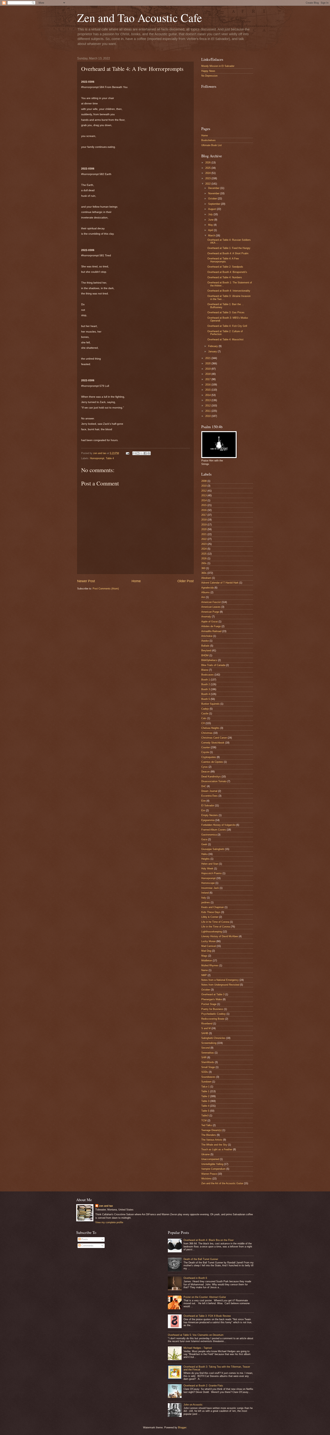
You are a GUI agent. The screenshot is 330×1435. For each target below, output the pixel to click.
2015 (208, 389)
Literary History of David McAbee (219, 936)
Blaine (204, 669)
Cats (203, 718)
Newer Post (86, 581)
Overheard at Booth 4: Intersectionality (228, 290)
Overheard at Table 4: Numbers (224, 277)
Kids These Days (210, 912)
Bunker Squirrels (210, 703)
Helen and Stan (209, 863)
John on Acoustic (193, 1404)
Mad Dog (206, 950)
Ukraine (205, 1154)
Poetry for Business (212, 1009)
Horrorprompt (97, 458)
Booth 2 (205, 684)
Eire (203, 800)
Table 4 (110, 458)
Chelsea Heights (210, 728)
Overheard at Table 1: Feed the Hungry (228, 248)
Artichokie (206, 636)
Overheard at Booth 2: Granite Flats (203, 1385)
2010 (208, 416)
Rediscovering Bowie (212, 1018)
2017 (208, 379)
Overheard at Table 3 (212, 994)
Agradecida (207, 587)
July (211, 214)
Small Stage (208, 1067)
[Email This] (134, 453)
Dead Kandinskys (211, 776)
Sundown (206, 1081)
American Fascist (211, 602)
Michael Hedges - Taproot (198, 1347)
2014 (208, 395)
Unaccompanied (210, 1159)
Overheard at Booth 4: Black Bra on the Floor (209, 1240)
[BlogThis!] (138, 453)
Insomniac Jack (210, 888)
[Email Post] (127, 453)
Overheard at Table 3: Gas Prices (225, 312)
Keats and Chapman (212, 907)
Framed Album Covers (213, 829)
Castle (204, 713)
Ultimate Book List (211, 145)
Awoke (205, 640)
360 (203, 568)
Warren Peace (209, 1173)
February (213, 346)
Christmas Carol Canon (214, 737)
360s (204, 573)
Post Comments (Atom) (106, 588)
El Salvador (207, 805)
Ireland (205, 892)
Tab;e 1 (205, 1086)
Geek (204, 844)
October (213, 198)
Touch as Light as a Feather (216, 1149)
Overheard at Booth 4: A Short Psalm (227, 253)
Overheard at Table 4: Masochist (225, 339)
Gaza (204, 839)
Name (204, 970)
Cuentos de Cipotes (212, 761)
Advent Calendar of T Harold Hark (220, 582)
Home (136, 581)
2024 (208, 173)
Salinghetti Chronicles (213, 1038)
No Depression (209, 75)
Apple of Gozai (209, 621)
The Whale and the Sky (214, 1144)
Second (205, 1047)
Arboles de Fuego (211, 626)
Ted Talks (206, 1125)
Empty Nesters (209, 815)
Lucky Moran (208, 941)
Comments (87, 1245)
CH (203, 723)
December (214, 188)
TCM (204, 1120)
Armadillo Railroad (211, 631)
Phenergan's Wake (211, 999)
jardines (205, 902)
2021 (208, 358)
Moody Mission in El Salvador (217, 66)
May (211, 224)
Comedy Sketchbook (212, 742)
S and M (206, 1028)
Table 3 (205, 1101)
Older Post (185, 581)
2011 (208, 410)
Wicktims (206, 1178)
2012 (208, 405)
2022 (208, 183)
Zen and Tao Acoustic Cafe (139, 17)
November (214, 193)
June (211, 219)
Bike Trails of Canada (213, 665)
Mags (204, 955)
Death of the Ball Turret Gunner (201, 1259)
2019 (208, 368)
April (211, 230)
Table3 (205, 1115)
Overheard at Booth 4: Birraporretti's (227, 272)
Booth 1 (205, 679)
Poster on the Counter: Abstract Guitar (205, 1297)
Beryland (206, 650)
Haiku (204, 854)
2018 (208, 374)
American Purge (210, 611)
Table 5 (205, 1110)
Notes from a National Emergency (220, 980)
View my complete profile (109, 1222)
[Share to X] (141, 453)
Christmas (207, 732)
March (212, 235)
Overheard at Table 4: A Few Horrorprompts (223, 260)
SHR (203, 1057)
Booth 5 (205, 699)
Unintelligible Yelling (212, 1164)
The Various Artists (211, 1139)
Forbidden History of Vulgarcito (218, 824)
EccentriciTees (209, 795)
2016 (208, 384)
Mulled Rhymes (209, 965)
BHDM (205, 655)
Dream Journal (209, 791)
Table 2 (205, 1096)
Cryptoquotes (208, 757)
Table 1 (205, 1091)
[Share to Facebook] (145, 453)
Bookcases (207, 674)
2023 (208, 178)
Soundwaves (208, 1076)
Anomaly (206, 616)
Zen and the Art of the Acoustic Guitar (222, 1183)
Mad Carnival (208, 946)
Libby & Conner (209, 916)
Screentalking (208, 1043)
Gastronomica (209, 834)
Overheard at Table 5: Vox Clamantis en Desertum (195, 1334)
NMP (204, 975)
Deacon (205, 771)
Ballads (205, 645)
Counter (205, 747)
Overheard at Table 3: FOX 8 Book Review (207, 1315)
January (213, 351)
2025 (208, 167)
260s (204, 563)
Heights (205, 858)
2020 (208, 363)
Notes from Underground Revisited (220, 984)
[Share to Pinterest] (149, 453)
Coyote (205, 752)
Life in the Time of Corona (215, 926)
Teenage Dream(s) (211, 1130)
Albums (205, 592)
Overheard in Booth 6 (195, 1278)
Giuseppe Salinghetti (212, 849)
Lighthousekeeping (211, 931)
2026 (208, 162)
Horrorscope (208, 883)
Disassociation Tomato (213, 781)
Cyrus (204, 766)
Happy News (208, 71)
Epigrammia (207, 820)
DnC (203, 786)
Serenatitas (207, 1052)
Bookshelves (208, 140)
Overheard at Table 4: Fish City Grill (227, 326)
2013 (208, 400)
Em (203, 810)
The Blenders (208, 1135)
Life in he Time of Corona (215, 921)
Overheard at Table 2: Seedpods (225, 266)
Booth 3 (205, 689)
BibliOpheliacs (209, 660)
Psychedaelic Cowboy (213, 1013)
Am (203, 597)
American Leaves (211, 606)
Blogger (182, 1427)
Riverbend (206, 1023)
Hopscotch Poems (211, 873)
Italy (203, 897)
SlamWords (207, 1062)
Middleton (206, 960)
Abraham (206, 577)
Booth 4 (205, 694)
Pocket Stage (208, 1004)
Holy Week (207, 868)
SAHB (204, 1033)
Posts (84, 1239)
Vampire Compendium (213, 1168)
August (212, 209)
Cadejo (205, 708)
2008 (204, 481)
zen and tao (106, 1205)
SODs (204, 1071)
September (214, 203)
